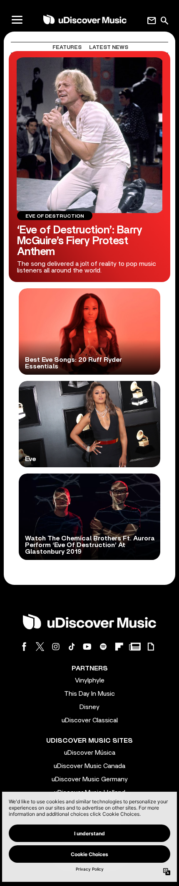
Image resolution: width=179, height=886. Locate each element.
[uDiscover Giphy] (151, 646)
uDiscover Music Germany (90, 779)
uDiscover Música (89, 752)
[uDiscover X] (40, 646)
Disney (89, 707)
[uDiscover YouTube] (87, 646)
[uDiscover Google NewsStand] (135, 646)
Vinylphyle (89, 680)
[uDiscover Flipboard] (119, 646)
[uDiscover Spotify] (103, 646)
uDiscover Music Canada (89, 766)
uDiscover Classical (90, 720)
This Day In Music (89, 693)
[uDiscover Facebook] (24, 646)
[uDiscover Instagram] (56, 646)
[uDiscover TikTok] (71, 646)
